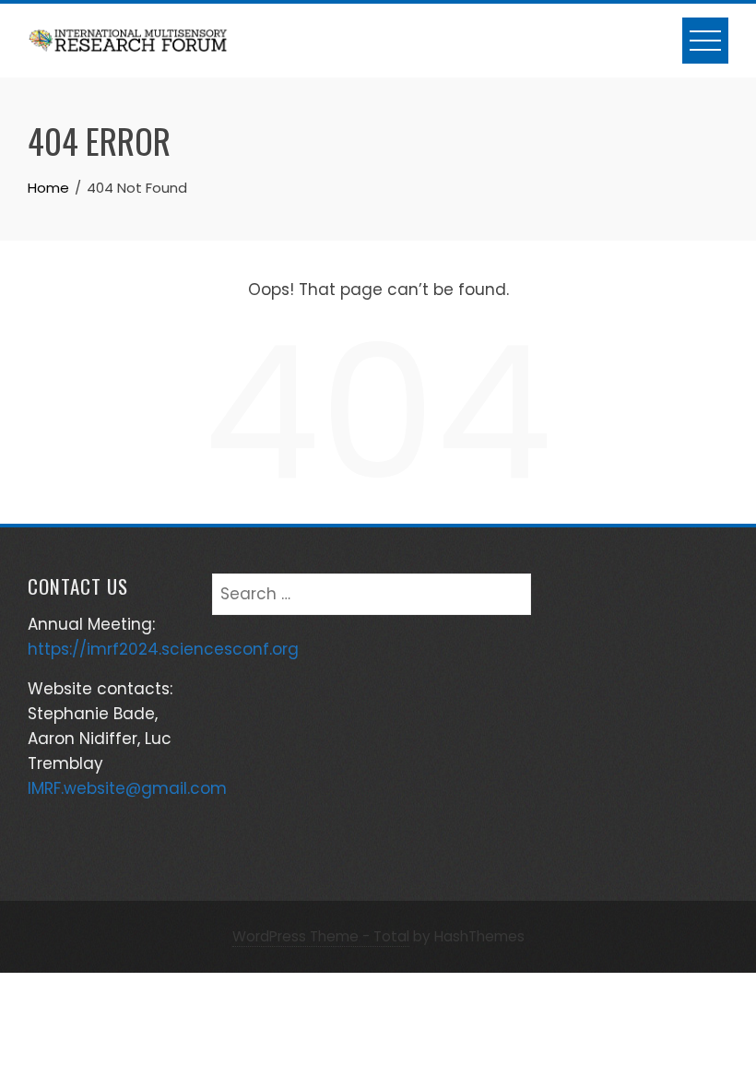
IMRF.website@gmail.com (127, 788)
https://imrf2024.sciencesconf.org (163, 649)
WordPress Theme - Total (320, 936)
